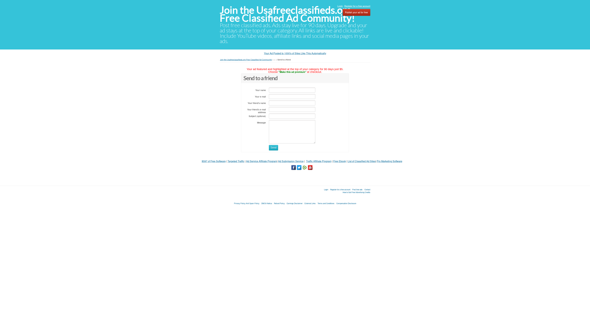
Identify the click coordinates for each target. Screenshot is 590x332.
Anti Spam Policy (252, 203)
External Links (310, 203)
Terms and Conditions (326, 203)
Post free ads (357, 189)
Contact (367, 189)
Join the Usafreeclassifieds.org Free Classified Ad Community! (287, 14)
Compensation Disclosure (346, 203)
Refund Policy (279, 203)
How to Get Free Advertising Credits (356, 192)
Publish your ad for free (356, 12)
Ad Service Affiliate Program (261, 161)
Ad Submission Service (291, 161)
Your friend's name (257, 102)
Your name (260, 90)
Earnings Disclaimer (295, 203)
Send (273, 147)
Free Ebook (339, 161)
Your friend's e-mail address (256, 111)
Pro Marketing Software (389, 161)
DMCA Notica (266, 203)
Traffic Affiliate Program (318, 161)
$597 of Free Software (214, 161)
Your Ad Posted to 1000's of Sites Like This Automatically (295, 53)
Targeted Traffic (236, 161)
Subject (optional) (257, 116)
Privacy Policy (239, 203)
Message (261, 122)
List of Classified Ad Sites (362, 161)
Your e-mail (260, 96)
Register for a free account (357, 6)
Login (340, 6)
